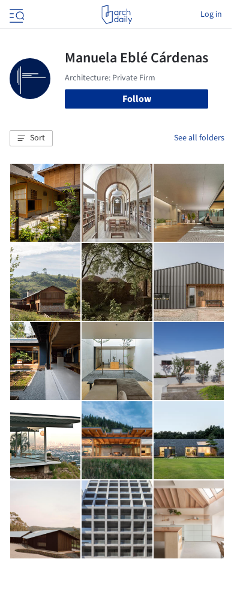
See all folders (199, 138)
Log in (211, 14)
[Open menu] (15, 14)
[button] (31, 138)
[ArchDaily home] (116, 14)
